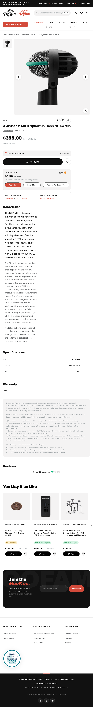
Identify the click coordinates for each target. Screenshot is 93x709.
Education (74, 22)
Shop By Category (14, 24)
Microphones (14, 35)
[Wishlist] (81, 12)
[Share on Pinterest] (68, 120)
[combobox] (52, 13)
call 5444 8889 (21, 198)
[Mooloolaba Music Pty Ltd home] (17, 13)
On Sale (39, 22)
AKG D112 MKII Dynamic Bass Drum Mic (45, 35)
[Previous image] (18, 77)
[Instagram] (40, 700)
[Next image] (85, 77)
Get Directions (51, 679)
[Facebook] (46, 700)
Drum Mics (25, 35)
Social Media (9, 638)
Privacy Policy (39, 638)
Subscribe (76, 588)
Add (15, 554)
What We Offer (10, 633)
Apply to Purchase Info (56, 185)
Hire (85, 22)
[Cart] (87, 12)
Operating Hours (67, 679)
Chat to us (9, 198)
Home (5, 35)
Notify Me (34, 162)
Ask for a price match (48, 198)
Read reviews (8, 131)
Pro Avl (50, 22)
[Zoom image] (85, 110)
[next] (91, 525)
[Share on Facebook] (57, 120)
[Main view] (7, 43)
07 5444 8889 (62, 687)
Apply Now (13, 185)
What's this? (64, 153)
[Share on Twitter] (62, 120)
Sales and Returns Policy (44, 633)
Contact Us (39, 643)
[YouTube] (52, 700)
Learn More (32, 185)
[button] (67, 161)
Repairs (48, 27)
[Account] (75, 12)
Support (71, 27)
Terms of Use (40, 683)
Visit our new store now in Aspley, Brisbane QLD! (16, 3)
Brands (62, 22)
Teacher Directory (72, 633)
